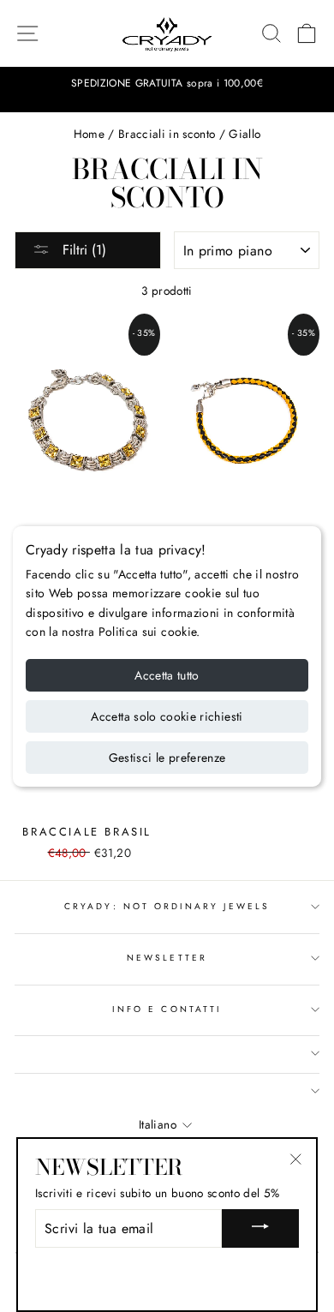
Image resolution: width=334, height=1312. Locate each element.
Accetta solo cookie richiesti (166, 716)
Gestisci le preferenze (167, 757)
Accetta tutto (167, 675)
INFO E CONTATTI (167, 1009)
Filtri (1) (82, 250)
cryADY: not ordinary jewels (167, 906)
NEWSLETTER (167, 957)
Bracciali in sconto (166, 133)
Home (89, 133)
